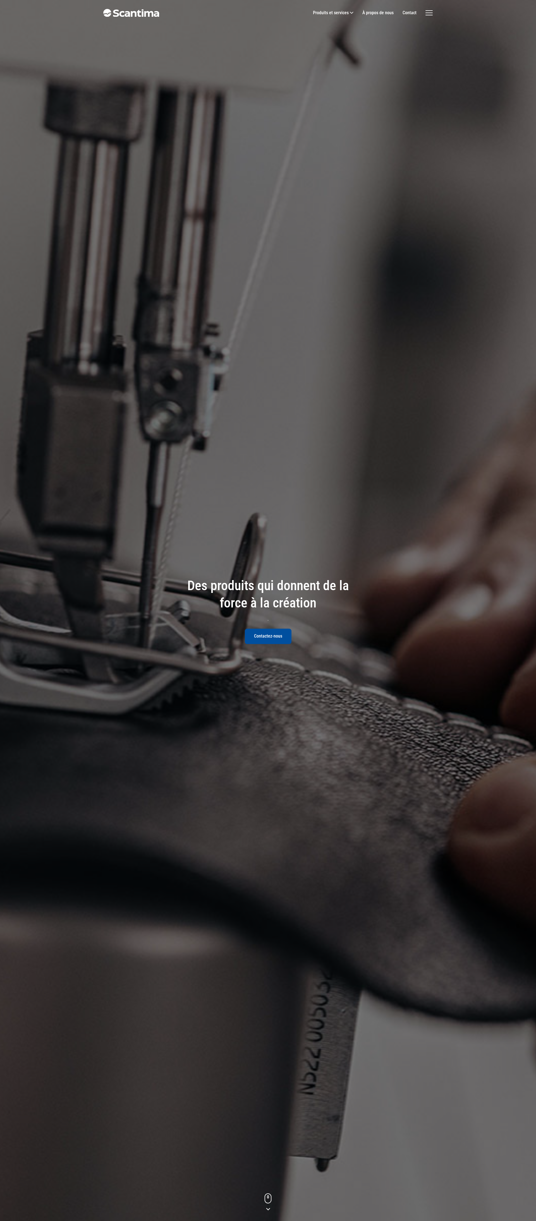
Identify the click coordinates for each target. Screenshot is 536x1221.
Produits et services (331, 12)
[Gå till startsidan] (131, 13)
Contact (410, 12)
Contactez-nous (268, 636)
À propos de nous (378, 12)
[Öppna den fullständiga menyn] (429, 13)
